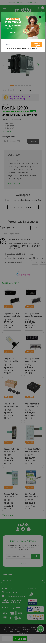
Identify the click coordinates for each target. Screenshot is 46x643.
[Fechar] (40, 17)
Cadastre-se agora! (37, 45)
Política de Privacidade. (30, 48)
